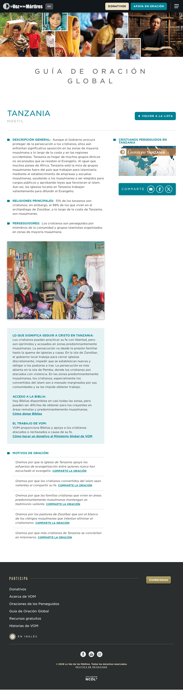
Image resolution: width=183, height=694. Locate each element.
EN (49, 6)
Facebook (159, 189)
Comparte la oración (69, 470)
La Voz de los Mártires (23, 6)
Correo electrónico (150, 189)
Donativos (117, 6)
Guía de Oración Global (29, 611)
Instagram (100, 654)
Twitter (168, 189)
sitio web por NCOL (91, 678)
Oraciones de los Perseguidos (34, 604)
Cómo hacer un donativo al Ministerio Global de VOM (52, 436)
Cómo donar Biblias (27, 413)
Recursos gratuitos (25, 618)
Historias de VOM (23, 626)
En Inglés (28, 636)
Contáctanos (158, 580)
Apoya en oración (148, 6)
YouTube (91, 654)
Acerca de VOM (22, 596)
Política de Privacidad (91, 667)
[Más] (175, 6)
